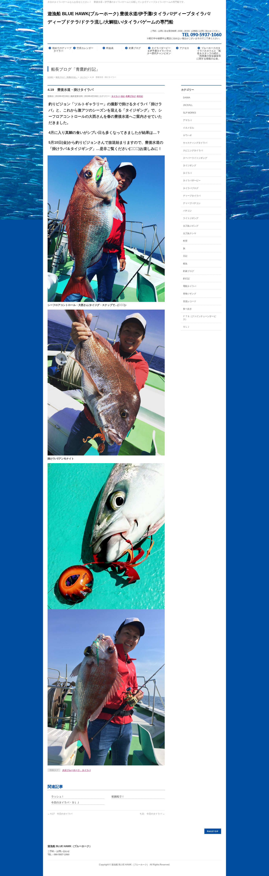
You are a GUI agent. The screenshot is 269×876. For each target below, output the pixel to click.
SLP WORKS (189, 112)
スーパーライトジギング (195, 158)
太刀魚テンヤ (189, 233)
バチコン (187, 210)
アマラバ (187, 120)
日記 (123, 96)
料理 (185, 241)
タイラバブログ (190, 188)
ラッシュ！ (57, 796)
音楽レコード (189, 301)
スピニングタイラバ (193, 150)
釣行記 (140, 96)
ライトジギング (190, 218)
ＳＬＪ (186, 327)
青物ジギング (189, 293)
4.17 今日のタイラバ (60, 813)
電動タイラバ (189, 286)
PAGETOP (212, 831)
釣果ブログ (131, 96)
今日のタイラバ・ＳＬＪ (65, 802)
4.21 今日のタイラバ (152, 813)
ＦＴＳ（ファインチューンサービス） (199, 318)
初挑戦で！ (117, 796)
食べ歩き (187, 309)
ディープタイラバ (192, 195)
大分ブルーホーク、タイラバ (76, 770)
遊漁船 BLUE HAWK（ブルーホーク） (130, 864)
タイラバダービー (192, 180)
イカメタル (188, 128)
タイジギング (189, 165)
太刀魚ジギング (190, 226)
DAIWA (186, 97)
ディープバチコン (192, 203)
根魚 (185, 263)
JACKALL (188, 105)
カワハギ (187, 135)
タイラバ (115, 96)
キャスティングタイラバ (195, 143)
